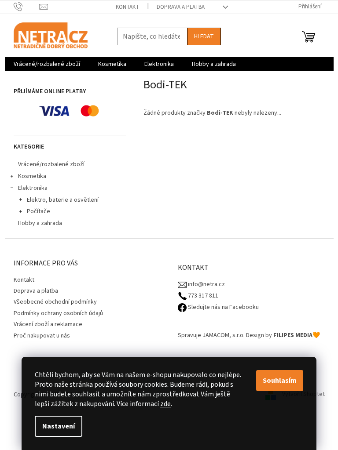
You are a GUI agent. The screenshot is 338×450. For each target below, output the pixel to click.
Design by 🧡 (283, 335)
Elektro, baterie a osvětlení (63, 200)
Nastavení (58, 426)
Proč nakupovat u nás (42, 335)
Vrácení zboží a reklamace (48, 324)
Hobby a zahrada (40, 223)
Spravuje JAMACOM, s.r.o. (211, 335)
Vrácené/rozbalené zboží (51, 164)
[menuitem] (47, 64)
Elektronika (33, 188)
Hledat (204, 36)
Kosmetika (32, 176)
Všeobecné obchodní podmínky (55, 302)
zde (165, 404)
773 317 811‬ (202, 296)
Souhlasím (280, 380)
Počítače (38, 211)
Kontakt (127, 7)
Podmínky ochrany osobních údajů (58, 313)
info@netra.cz (206, 284)
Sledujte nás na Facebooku (223, 307)
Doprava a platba (181, 7)
